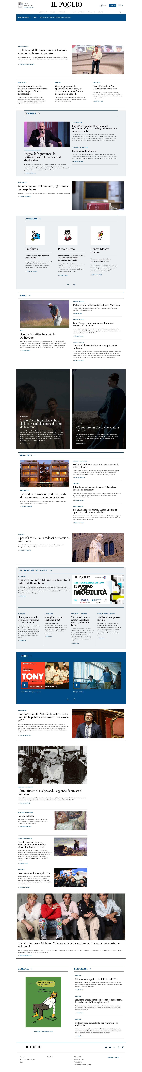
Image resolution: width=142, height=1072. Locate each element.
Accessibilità (77, 1062)
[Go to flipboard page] (123, 1047)
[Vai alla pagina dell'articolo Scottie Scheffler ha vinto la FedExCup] (44, 314)
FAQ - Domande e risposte (28, 1059)
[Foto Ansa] (98, 723)
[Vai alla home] (66, 5)
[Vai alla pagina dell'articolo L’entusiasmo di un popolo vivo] (70, 878)
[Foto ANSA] (98, 59)
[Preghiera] (35, 235)
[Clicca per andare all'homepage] (33, 1047)
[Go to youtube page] (110, 1047)
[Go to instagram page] (118, 1047)
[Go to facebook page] (106, 1047)
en (122, 5)
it (119, 5)
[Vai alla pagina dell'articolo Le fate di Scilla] (70, 820)
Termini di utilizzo (79, 1059)
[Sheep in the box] (97, 675)
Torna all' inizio (113, 1057)
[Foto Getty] (71, 914)
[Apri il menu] (21, 12)
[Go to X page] (114, 1047)
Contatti (22, 1057)
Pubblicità (50, 1057)
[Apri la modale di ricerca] (120, 12)
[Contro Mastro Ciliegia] (100, 235)
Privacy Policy (78, 1057)
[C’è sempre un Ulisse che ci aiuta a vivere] (99, 409)
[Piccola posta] (68, 235)
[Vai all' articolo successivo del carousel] (74, 284)
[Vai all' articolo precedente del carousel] (67, 284)
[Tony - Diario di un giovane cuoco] (45, 675)
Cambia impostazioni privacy (82, 1064)
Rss (21, 1062)
